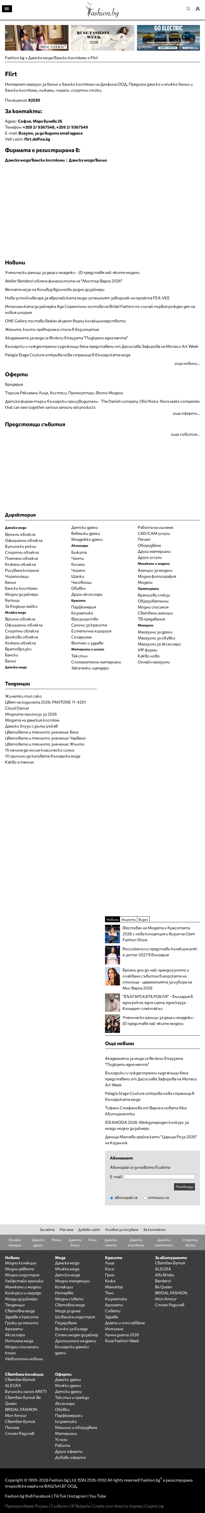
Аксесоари (15, 1334)
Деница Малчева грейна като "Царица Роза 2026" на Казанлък (151, 1139)
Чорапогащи (17, 576)
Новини (15, 262)
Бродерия (14, 384)
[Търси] (190, 8)
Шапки (77, 576)
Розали (41, 1506)
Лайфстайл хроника (24, 1280)
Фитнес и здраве (87, 642)
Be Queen (163, 1286)
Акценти (128, 919)
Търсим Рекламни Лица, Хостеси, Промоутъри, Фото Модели (64, 392)
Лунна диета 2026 (122, 1334)
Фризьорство (84, 618)
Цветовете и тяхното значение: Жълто (44, 744)
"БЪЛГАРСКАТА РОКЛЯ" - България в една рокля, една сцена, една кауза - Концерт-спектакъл (157, 1002)
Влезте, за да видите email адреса (50, 133)
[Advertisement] (63, 175)
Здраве (111, 1316)
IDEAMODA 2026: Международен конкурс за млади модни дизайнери (147, 1125)
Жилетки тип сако (23, 696)
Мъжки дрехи (68, 1385)
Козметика (82, 612)
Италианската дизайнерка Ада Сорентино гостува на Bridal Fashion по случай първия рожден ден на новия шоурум (100, 309)
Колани (78, 564)
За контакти (154, 1229)
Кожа (110, 1280)
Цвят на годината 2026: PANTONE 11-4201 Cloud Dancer (45, 705)
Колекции (64, 1286)
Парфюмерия (83, 606)
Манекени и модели (23, 1286)
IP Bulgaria (80, 1506)
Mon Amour (166, 1298)
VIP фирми (147, 649)
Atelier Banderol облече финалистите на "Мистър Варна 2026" (63, 280)
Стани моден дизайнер (76, 1334)
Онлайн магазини (154, 661)
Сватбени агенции (155, 612)
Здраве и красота (21, 1316)
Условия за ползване (121, 1229)
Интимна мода (19, 1340)
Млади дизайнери (21, 1298)
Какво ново (149, 655)
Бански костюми (21, 588)
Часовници (81, 582)
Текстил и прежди (72, 1397)
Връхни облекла (20, 534)
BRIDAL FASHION (171, 1292)
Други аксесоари (86, 594)
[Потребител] (199, 8)
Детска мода (67, 1274)
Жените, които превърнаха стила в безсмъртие (52, 329)
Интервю (64, 1292)
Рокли (57, 1240)
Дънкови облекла (21, 636)
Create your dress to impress (117, 1506)
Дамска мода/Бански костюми (57, 57)
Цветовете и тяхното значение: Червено (45, 738)
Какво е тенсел (19, 761)
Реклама (66, 1229)
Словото (60, 1506)
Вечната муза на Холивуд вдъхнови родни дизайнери (54, 289)
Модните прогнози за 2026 (31, 714)
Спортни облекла (22, 552)
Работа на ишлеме (155, 527)
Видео (143, 919)
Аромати (14, 1328)
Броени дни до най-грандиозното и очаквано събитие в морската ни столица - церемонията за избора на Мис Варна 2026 (157, 978)
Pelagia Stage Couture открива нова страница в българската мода (67, 354)
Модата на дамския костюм (32, 720)
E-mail (116, 1176)
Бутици (12, 600)
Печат (144, 539)
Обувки (78, 588)
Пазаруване (66, 1322)
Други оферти (68, 1451)
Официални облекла (23, 540)
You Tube (97, 1496)
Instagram (78, 1496)
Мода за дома (67, 1310)
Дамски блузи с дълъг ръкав (31, 726)
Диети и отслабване (125, 1322)
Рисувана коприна (22, 570)
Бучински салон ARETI (25, 1391)
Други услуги (150, 557)
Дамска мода (67, 1262)
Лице (109, 1262)
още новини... (187, 363)
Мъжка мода (67, 1268)
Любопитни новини (24, 1358)
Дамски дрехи (68, 1379)
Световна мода (20, 1310)
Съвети (112, 1310)
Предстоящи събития (35, 424)
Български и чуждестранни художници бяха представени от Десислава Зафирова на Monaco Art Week (101, 346)
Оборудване (149, 545)
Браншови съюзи (154, 594)
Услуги (61, 1439)
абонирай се (126, 1197)
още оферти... (186, 413)
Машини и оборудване (76, 1427)
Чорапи (78, 570)
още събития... (185, 434)
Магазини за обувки (156, 637)
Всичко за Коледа (71, 1328)
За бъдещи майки (21, 606)
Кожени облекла (20, 564)
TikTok (60, 1496)
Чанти (77, 558)
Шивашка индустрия (75, 1316)
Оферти (16, 374)
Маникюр (114, 1286)
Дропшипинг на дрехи (75, 1340)
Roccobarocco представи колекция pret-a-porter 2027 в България (160, 951)
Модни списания (153, 606)
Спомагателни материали (96, 661)
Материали (66, 1433)
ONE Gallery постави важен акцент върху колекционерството (65, 320)
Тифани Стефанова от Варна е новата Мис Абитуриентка (146, 1110)
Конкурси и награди (23, 1292)
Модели (145, 582)
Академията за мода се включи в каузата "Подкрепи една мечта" (66, 337)
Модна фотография (157, 576)
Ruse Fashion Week (122, 1340)
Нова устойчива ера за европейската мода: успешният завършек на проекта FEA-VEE (87, 297)
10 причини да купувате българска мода (42, 756)
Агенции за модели (155, 570)
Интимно (114, 1328)
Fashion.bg (14, 57)
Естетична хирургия (91, 630)
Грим (109, 1274)
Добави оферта (70, 1457)
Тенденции (15, 1304)
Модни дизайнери (21, 594)
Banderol (163, 1280)
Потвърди (184, 1186)
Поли (92, 1240)
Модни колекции (20, 1262)
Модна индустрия (22, 1274)
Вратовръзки (18, 648)
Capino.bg (155, 1506)
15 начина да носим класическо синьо (39, 750)
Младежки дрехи (87, 539)
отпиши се (158, 1197)
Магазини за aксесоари (159, 643)
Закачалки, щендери (90, 667)
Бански (11, 654)
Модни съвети (69, 1298)
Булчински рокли (20, 546)
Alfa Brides (164, 1274)
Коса (109, 1268)
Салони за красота (89, 624)
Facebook (42, 1496)
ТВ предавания (151, 618)
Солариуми (81, 636)
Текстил (79, 655)
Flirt (94, 57)
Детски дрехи (84, 527)
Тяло (109, 1292)
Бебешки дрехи (85, 533)
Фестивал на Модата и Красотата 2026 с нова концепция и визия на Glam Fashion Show (158, 933)
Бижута (79, 552)
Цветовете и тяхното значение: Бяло (42, 732)
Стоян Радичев (169, 1304)
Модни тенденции (72, 1280)
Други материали (154, 551)
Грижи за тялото (21, 1322)
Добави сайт (89, 1229)
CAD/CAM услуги (154, 533)
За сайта (47, 1229)
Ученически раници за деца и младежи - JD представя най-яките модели (72, 272)
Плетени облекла (21, 558)
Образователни (153, 600)
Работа (62, 1445)
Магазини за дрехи (155, 631)
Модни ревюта (19, 1268)
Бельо (10, 582)
